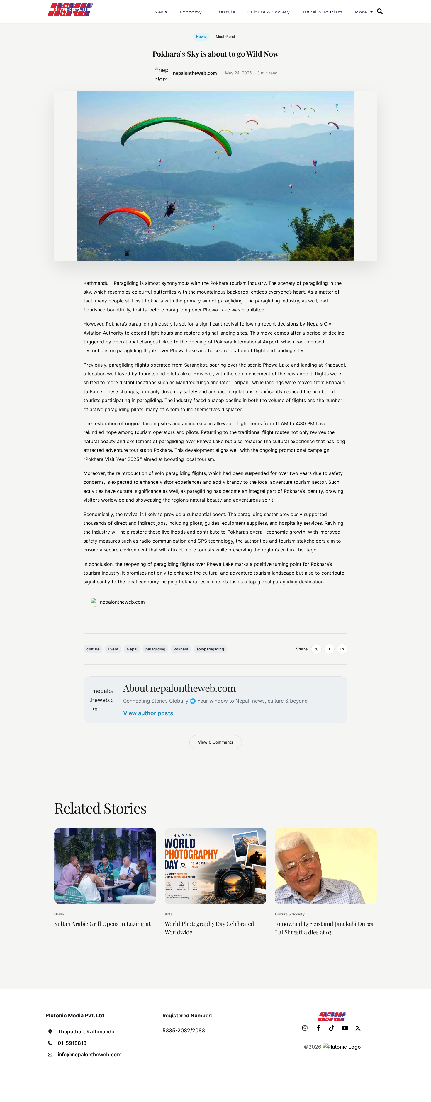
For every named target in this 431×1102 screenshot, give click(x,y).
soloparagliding (210, 649)
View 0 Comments (215, 742)
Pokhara (181, 649)
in (342, 649)
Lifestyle (225, 12)
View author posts (148, 713)
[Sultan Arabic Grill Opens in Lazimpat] (105, 866)
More (361, 12)
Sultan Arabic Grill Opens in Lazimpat (102, 923)
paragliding (155, 649)
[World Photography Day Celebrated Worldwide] (216, 866)
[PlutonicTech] (342, 1047)
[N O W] (71, 15)
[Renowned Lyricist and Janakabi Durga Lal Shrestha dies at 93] (326, 866)
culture (93, 649)
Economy (191, 12)
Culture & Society (268, 12)
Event (113, 649)
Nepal (132, 649)
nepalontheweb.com (122, 602)
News (161, 12)
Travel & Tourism (322, 12)
